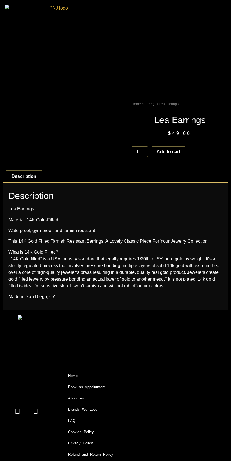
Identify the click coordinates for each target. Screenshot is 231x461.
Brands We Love (82, 409)
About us (76, 398)
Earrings (149, 104)
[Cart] (185, 48)
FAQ (71, 421)
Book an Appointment (86, 387)
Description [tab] (24, 176)
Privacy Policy (80, 443)
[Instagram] (35, 411)
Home (136, 104)
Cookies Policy (81, 432)
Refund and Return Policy (90, 454)
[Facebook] (17, 411)
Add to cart (168, 151)
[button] (204, 49)
